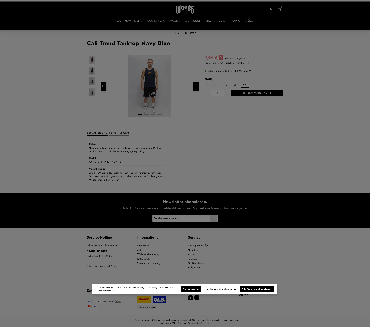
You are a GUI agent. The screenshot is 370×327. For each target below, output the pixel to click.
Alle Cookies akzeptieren (257, 289)
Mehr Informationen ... (107, 290)
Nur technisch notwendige (221, 289)
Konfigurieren (191, 289)
